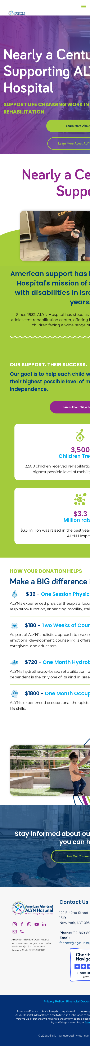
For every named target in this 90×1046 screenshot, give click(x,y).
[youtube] (36, 924)
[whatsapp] (29, 924)
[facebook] (22, 924)
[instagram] (15, 924)
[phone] (22, 932)
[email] (15, 932)
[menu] (84, 6)
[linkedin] (44, 924)
